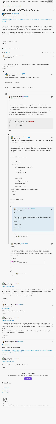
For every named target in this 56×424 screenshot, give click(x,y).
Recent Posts (5, 389)
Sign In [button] (28, 378)
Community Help (5, 392)
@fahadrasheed (6, 308)
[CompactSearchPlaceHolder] (46, 1)
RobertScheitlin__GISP (10, 56)
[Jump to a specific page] (53, 53)
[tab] (4, 49)
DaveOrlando (8, 13)
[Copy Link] (26, 15)
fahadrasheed (17, 243)
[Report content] (52, 10)
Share (4, 43)
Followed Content (6, 390)
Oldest (7, 52)
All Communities (5, 387)
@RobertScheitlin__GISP (8, 286)
